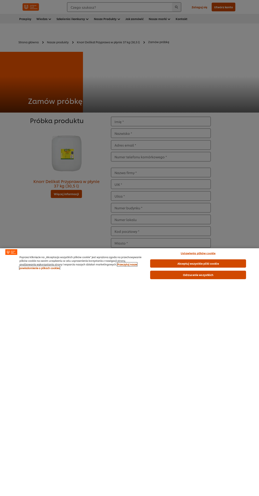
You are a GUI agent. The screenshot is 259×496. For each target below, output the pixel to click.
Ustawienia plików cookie (198, 253)
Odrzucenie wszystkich (198, 275)
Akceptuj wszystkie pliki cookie (198, 263)
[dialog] (129, 372)
